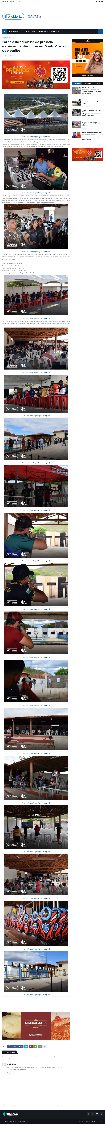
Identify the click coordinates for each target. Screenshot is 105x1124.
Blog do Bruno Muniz (19, 1064)
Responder (10, 1015)
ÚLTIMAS (88, 45)
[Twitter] (26, 989)
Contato (100, 1064)
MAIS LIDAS (77, 45)
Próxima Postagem (62, 1049)
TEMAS (98, 45)
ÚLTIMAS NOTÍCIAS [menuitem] (15, 32)
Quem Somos (90, 1064)
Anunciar (5, 1)
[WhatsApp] (35, 989)
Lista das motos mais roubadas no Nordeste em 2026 (91, 63)
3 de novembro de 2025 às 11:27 (61, 1007)
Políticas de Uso (15, 1)
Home (81, 1064)
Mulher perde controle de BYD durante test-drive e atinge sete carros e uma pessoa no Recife (91, 74)
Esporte (14, 38)
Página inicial (6, 38)
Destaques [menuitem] (42, 32)
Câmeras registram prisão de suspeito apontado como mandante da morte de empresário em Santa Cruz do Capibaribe (92, 97)
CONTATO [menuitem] (55, 32)
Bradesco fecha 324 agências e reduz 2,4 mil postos (91, 85)
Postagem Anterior (9, 1049)
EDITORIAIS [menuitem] (30, 32)
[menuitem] (4, 31)
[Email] (40, 989)
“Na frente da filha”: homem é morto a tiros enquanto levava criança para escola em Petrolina (92, 52)
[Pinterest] (31, 989)
